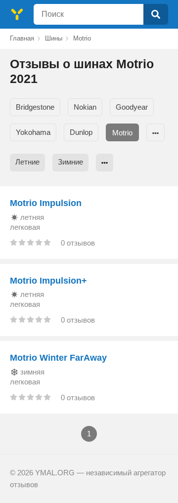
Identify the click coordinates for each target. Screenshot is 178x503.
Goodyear (132, 107)
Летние (27, 162)
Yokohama (33, 132)
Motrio (122, 132)
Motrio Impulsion (46, 203)
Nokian (85, 107)
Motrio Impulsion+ (48, 281)
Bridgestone (35, 107)
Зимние (70, 162)
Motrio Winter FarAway (58, 358)
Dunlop (81, 132)
